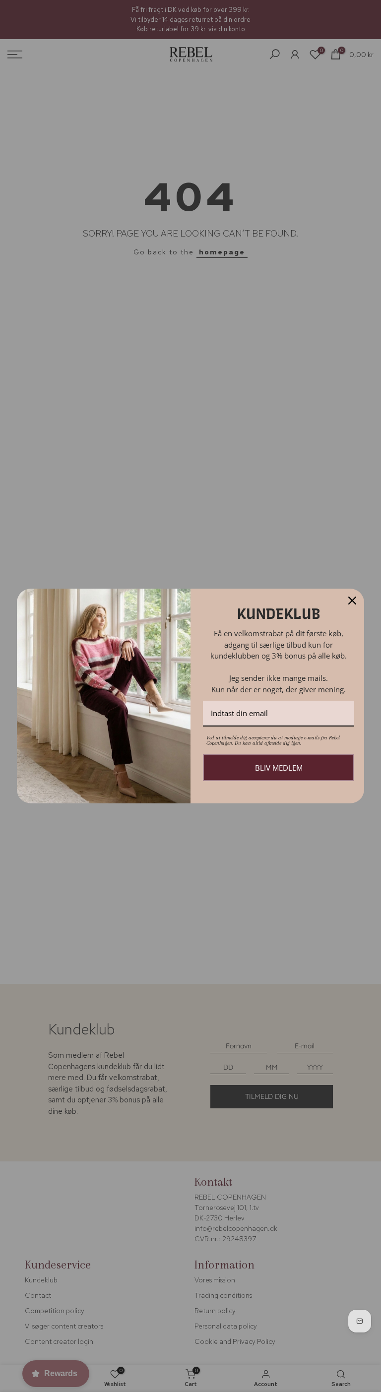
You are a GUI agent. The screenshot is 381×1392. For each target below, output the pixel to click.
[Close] (352, 600)
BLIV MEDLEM (279, 768)
